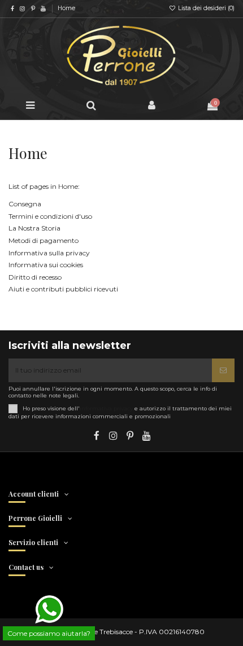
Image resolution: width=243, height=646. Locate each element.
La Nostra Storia (34, 228)
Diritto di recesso (35, 277)
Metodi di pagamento (43, 240)
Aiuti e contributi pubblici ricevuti (63, 289)
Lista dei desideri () (205, 8)
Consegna (24, 204)
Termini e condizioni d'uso (50, 216)
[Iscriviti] (223, 370)
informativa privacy (106, 408)
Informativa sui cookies (45, 264)
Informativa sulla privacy (49, 253)
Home (66, 8)
